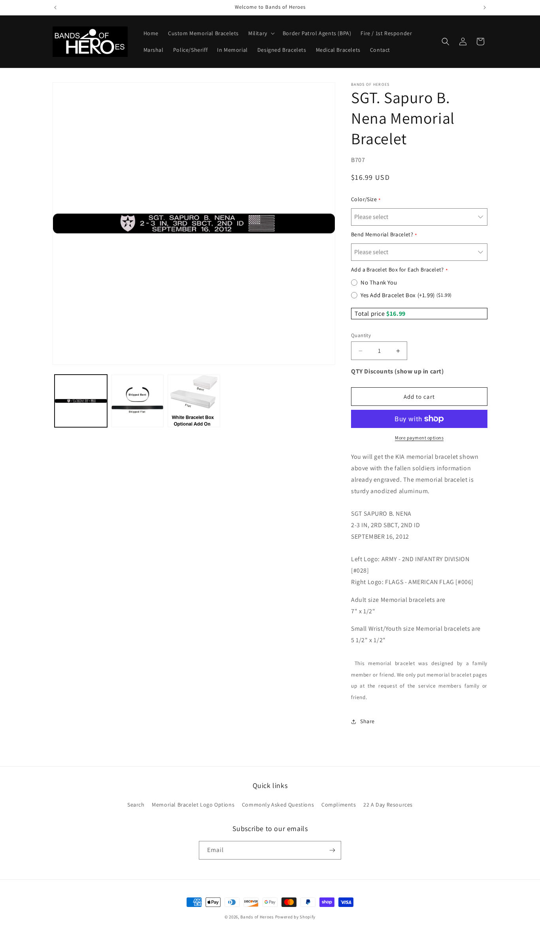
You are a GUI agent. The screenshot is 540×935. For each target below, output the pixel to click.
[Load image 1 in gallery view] (81, 401)
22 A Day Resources (388, 804)
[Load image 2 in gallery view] (137, 401)
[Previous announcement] (55, 7)
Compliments (338, 804)
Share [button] (367, 721)
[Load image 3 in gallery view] (194, 401)
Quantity (361, 335)
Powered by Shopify (295, 917)
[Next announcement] (484, 7)
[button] (261, 33)
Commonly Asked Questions (278, 804)
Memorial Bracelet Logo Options (193, 804)
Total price (370, 313)
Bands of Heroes (257, 917)
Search (136, 804)
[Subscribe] (332, 850)
